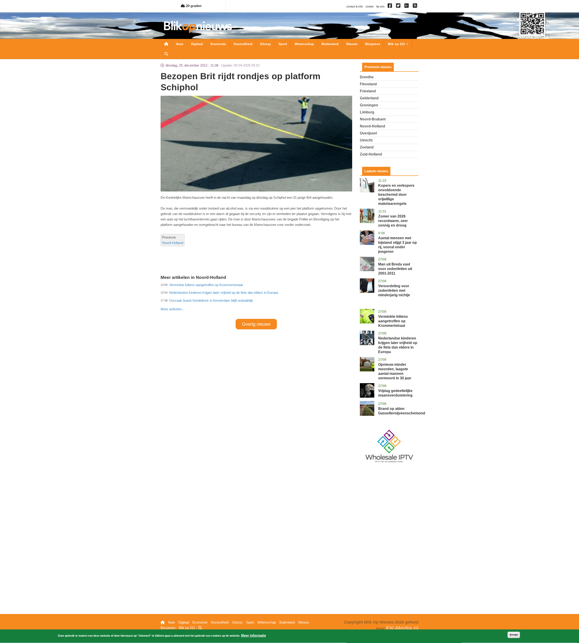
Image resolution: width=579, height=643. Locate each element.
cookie (369, 6)
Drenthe (367, 77)
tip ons (380, 6)
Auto (179, 44)
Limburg (367, 112)
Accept (514, 634)
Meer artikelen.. (172, 309)
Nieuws (352, 44)
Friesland (368, 91)
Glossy (265, 44)
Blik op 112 (397, 44)
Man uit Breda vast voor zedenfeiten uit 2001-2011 (395, 268)
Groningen (369, 105)
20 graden (193, 6)
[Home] (198, 27)
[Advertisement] (256, 299)
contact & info (354, 6)
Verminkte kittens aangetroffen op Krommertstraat (393, 321)
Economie (218, 44)
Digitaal (197, 44)
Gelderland (369, 98)
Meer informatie (253, 635)
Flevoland (368, 84)
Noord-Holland (172, 243)
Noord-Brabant (373, 119)
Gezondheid (243, 44)
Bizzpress (372, 44)
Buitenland (330, 44)
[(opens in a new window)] (390, 6)
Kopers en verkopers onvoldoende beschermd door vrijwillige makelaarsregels (396, 195)
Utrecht (366, 140)
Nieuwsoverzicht (166, 44)
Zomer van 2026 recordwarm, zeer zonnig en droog (393, 220)
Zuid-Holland (371, 154)
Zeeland (367, 147)
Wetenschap (304, 44)
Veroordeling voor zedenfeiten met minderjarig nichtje (394, 290)
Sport (283, 44)
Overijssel (368, 133)
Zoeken (166, 54)
